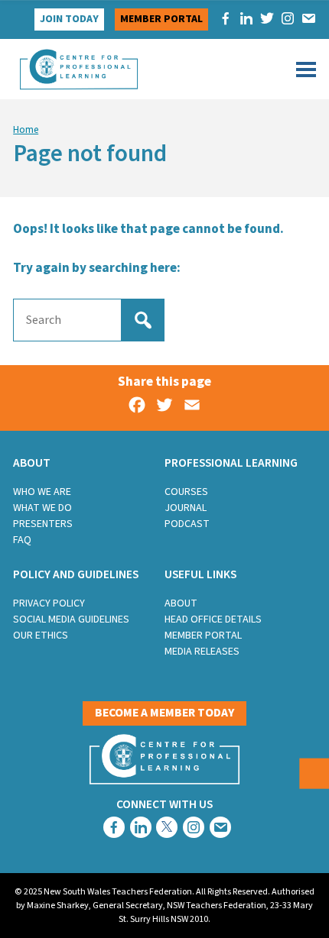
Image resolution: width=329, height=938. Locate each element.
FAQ (22, 540)
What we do (42, 508)
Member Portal (203, 635)
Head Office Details (213, 619)
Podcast (187, 524)
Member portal (161, 19)
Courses (186, 492)
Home (25, 130)
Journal (185, 508)
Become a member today (164, 712)
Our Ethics (40, 635)
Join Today (69, 19)
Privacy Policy (49, 603)
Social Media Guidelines (71, 619)
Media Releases (201, 651)
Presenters (43, 524)
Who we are (42, 492)
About (180, 603)
